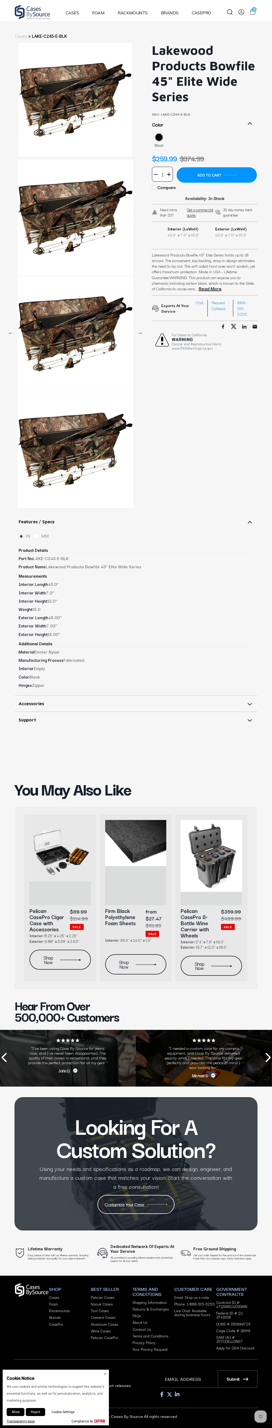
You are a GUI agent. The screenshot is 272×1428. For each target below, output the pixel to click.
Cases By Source (127, 1416)
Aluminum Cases (104, 1324)
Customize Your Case (124, 1204)
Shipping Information (150, 1302)
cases (21, 36)
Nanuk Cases (102, 1304)
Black (159, 145)
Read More (210, 288)
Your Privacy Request (150, 1349)
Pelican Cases (102, 1297)
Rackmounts (133, 12)
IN (28, 536)
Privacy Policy (144, 1343)
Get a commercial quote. (200, 212)
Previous (10, 332)
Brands (169, 12)
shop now (48, 960)
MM (45, 536)
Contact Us (142, 1329)
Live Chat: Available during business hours (192, 1313)
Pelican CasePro (104, 1338)
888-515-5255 (242, 308)
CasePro (201, 12)
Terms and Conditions (150, 1336)
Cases (72, 12)
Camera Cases (103, 1317)
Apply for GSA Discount (235, 1348)
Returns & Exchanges (151, 1309)
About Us (140, 1322)
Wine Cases (100, 1331)
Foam (98, 12)
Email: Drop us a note (191, 1297)
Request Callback (219, 305)
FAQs (137, 1316)
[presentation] (4, 1058)
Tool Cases (100, 1311)
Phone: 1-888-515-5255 (194, 1304)
